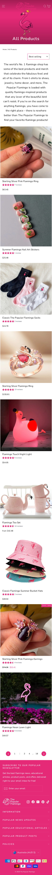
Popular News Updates (19, 820)
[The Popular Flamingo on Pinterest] (42, 802)
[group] (12, 185)
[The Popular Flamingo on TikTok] (47, 802)
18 (37, 753)
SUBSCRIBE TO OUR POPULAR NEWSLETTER (22, 766)
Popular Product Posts (20, 836)
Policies (8, 844)
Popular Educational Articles (25, 828)
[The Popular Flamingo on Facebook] (33, 802)
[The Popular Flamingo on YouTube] (38, 802)
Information (12, 811)
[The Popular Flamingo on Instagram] (28, 802)
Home (5, 49)
